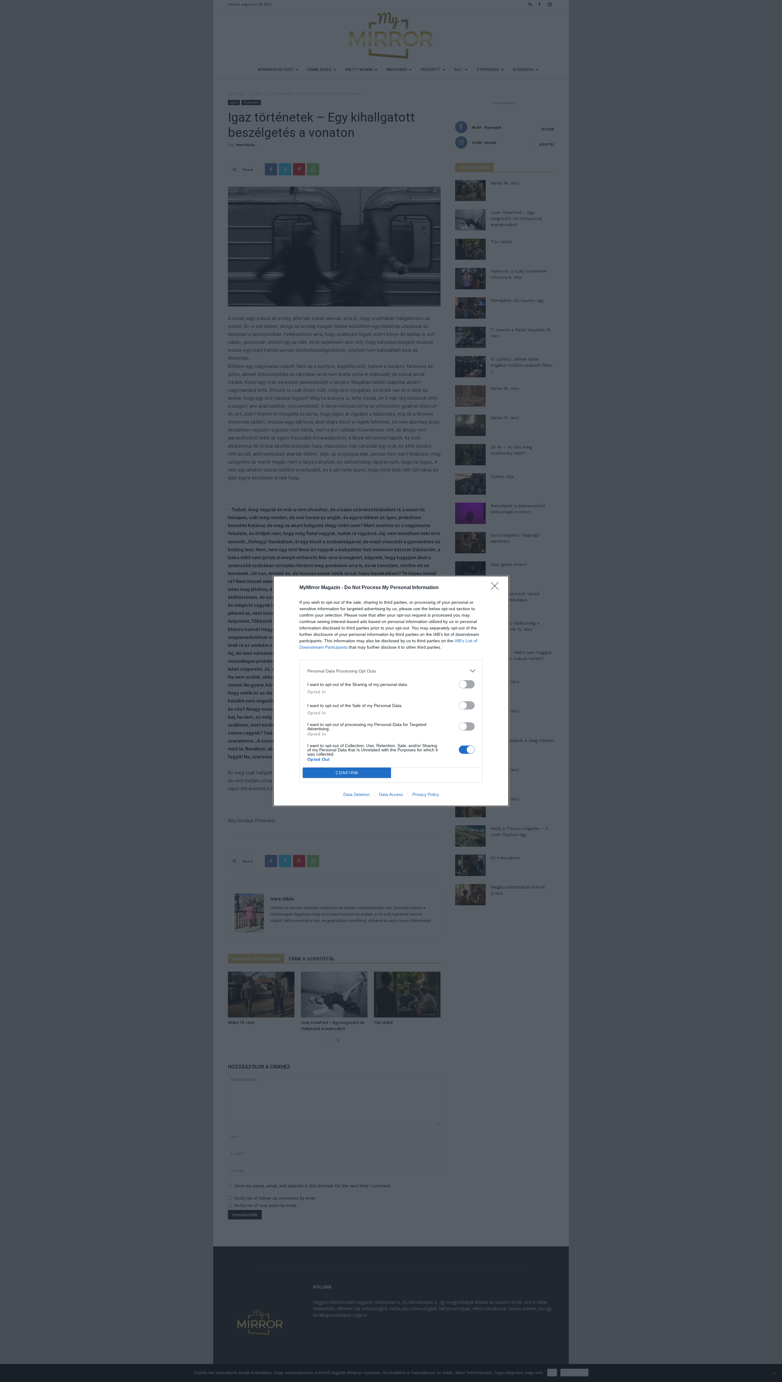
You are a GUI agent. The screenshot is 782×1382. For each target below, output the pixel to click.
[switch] (467, 684)
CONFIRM (347, 773)
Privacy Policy (425, 794)
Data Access (391, 794)
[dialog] (391, 691)
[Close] (496, 588)
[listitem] (391, 671)
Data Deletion (356, 794)
